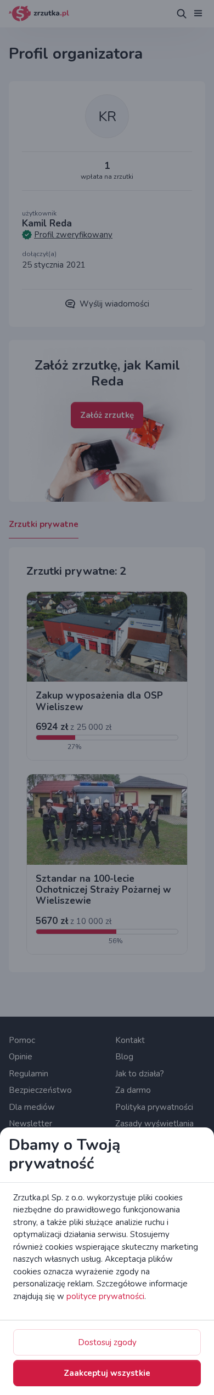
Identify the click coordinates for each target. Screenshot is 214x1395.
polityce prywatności (105, 1296)
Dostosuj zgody (107, 1342)
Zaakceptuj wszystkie (107, 1373)
